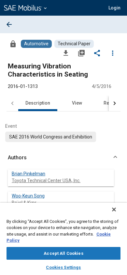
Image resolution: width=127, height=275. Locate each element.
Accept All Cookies (63, 253)
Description (37, 103)
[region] (63, 239)
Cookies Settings (63, 267)
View (77, 103)
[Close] (114, 209)
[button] (63, 157)
